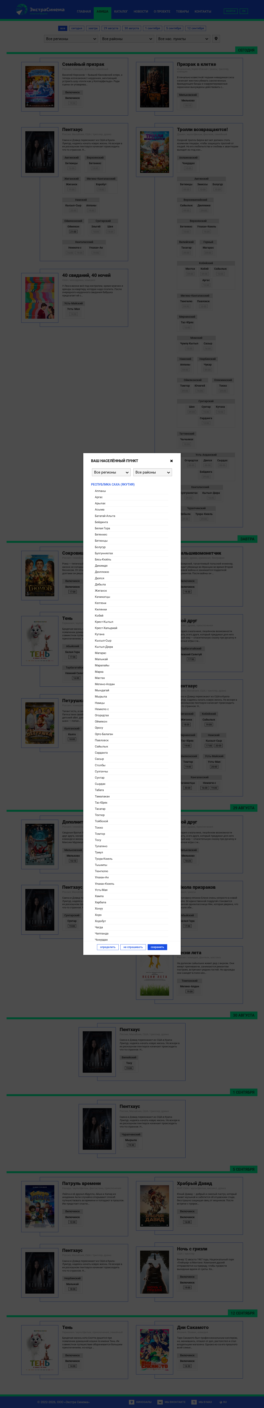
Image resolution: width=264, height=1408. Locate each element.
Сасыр (99, 759)
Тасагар (100, 809)
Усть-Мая (101, 889)
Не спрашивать (133, 947)
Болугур (100, 547)
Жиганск (101, 590)
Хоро (98, 914)
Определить (108, 947)
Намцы (100, 702)
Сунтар (99, 777)
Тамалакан (102, 796)
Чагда (99, 927)
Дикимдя (101, 565)
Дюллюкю (102, 572)
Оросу (99, 727)
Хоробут (100, 921)
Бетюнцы (101, 540)
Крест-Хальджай (106, 628)
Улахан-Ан (102, 877)
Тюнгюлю (101, 871)
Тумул (99, 852)
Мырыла (101, 696)
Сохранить (157, 947)
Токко (99, 827)
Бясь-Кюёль (103, 559)
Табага (99, 790)
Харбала (100, 902)
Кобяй (99, 615)
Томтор (100, 833)
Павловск (102, 740)
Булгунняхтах (104, 553)
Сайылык (101, 746)
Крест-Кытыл (104, 621)
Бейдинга (101, 522)
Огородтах (102, 715)
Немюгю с (102, 709)
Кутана (99, 634)
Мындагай (102, 690)
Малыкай (101, 659)
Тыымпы (101, 865)
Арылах (100, 503)
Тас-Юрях (101, 802)
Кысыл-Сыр (103, 640)
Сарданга (101, 752)
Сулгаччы (101, 771)
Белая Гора (102, 528)
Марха (99, 671)
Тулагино (101, 846)
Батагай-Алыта (105, 515)
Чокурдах (101, 939)
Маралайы (102, 665)
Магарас (100, 653)
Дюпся (99, 578)
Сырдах (100, 784)
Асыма (99, 509)
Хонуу (99, 908)
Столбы (100, 765)
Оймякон (101, 721)
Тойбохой (101, 821)
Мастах (100, 678)
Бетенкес (101, 534)
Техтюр (100, 815)
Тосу (98, 840)
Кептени (100, 603)
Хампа (99, 896)
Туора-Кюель (103, 858)
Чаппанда (101, 933)
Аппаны (100, 490)
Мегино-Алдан (105, 684)
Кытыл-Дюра (104, 646)
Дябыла (100, 584)
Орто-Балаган (104, 734)
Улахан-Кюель (104, 883)
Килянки (101, 609)
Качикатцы (102, 597)
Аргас (99, 497)
